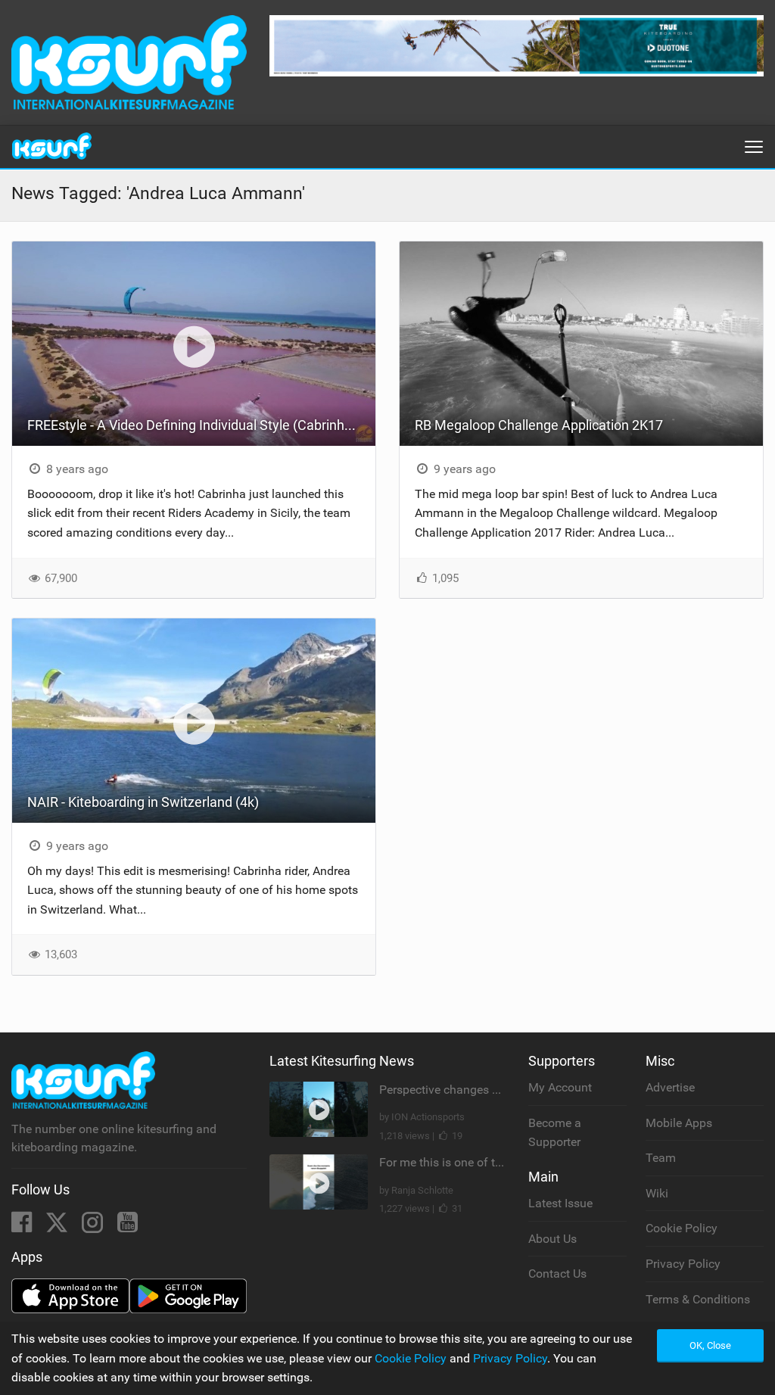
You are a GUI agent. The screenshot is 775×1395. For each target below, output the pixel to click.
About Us (552, 1239)
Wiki (657, 1193)
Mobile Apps (679, 1123)
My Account (560, 1087)
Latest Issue (560, 1203)
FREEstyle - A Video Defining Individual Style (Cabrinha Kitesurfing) (201, 425)
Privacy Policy (683, 1263)
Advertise (670, 1087)
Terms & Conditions (698, 1299)
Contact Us (557, 1273)
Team (661, 1158)
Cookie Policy (681, 1228)
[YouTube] (127, 1226)
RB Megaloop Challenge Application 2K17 (539, 425)
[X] (58, 1226)
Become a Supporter (554, 1133)
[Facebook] (23, 1226)
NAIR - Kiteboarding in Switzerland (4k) (143, 802)
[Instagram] (94, 1226)
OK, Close (710, 1345)
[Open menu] (754, 147)
